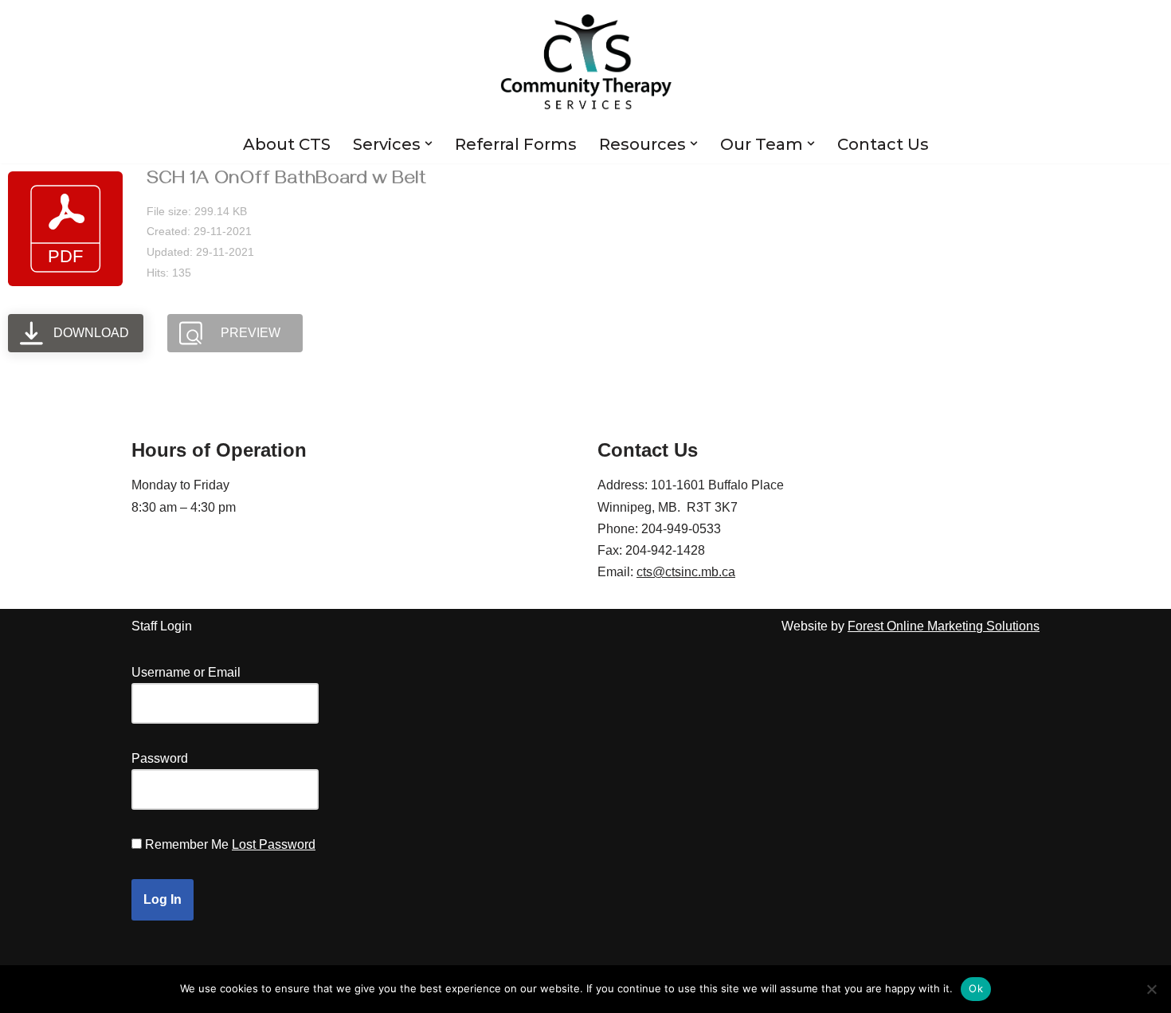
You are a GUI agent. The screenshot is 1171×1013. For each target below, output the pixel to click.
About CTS (287, 144)
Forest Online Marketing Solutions (944, 626)
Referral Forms (516, 144)
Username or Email (186, 672)
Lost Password (273, 844)
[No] (1151, 989)
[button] (429, 143)
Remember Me (187, 844)
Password (159, 758)
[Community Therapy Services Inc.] (586, 62)
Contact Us (883, 144)
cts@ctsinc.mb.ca (685, 572)
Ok (976, 988)
